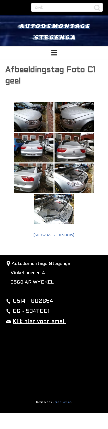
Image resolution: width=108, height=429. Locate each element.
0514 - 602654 (33, 301)
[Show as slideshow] (54, 235)
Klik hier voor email (39, 321)
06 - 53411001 (31, 311)
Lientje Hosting (61, 401)
